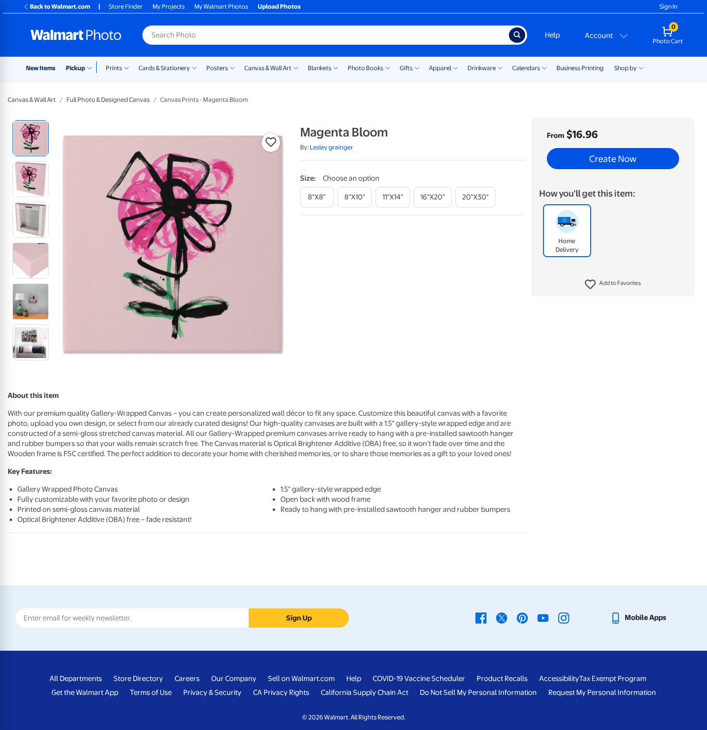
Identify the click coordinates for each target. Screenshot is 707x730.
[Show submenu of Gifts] (417, 67)
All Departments (76, 678)
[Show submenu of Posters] (232, 67)
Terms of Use (151, 692)
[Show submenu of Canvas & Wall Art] (296, 67)
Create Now (612, 158)
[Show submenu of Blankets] (336, 67)
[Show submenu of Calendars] (544, 67)
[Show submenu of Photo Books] (388, 67)
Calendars (526, 68)
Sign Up (299, 618)
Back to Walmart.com (60, 6)
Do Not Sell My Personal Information (478, 692)
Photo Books (365, 68)
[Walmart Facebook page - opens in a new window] (481, 617)
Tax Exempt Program (612, 678)
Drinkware (481, 68)
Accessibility (559, 678)
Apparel (440, 68)
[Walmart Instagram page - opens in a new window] (563, 617)
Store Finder (126, 6)
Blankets (319, 68)
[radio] (31, 138)
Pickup (75, 68)
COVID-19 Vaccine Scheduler (419, 678)
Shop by (625, 68)
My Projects (168, 6)
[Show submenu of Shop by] (641, 67)
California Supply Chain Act (364, 692)
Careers (187, 678)
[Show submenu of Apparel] (455, 67)
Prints (114, 68)
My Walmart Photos (221, 6)
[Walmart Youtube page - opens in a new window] (543, 617)
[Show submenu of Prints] (126, 67)
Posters (217, 68)
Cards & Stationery (164, 68)
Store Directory (138, 678)
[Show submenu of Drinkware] (500, 67)
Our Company (233, 678)
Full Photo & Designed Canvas (108, 99)
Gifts (406, 68)
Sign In (668, 6)
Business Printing (580, 68)
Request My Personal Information (602, 692)
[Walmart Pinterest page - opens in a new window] (522, 617)
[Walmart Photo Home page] (76, 35)
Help (552, 35)
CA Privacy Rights (281, 692)
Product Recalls (502, 678)
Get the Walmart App (84, 692)
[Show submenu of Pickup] (92, 67)
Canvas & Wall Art (267, 68)
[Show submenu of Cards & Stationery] (194, 67)
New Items (40, 68)
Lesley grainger (331, 147)
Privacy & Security (212, 692)
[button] (613, 284)
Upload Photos (279, 6)
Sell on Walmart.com (301, 678)
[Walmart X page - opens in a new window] (501, 617)
